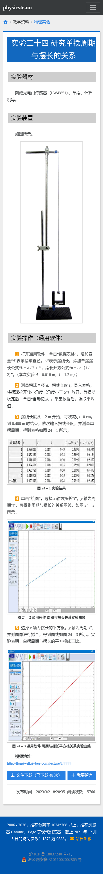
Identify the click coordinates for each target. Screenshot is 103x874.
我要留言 (84, 775)
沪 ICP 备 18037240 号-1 (49, 854)
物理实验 (42, 22)
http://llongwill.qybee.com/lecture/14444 (39, 763)
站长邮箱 (83, 839)
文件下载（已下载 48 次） (38, 775)
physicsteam (17, 7)
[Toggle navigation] (93, 8)
